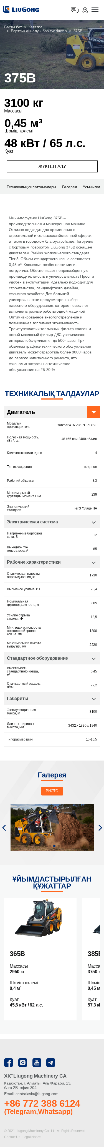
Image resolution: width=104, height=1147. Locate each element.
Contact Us (12, 1137)
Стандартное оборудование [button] (37, 658)
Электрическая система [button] (32, 521)
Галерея (69, 187)
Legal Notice (31, 1137)
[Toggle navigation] (95, 10)
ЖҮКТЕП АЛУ (52, 166)
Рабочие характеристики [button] (34, 562)
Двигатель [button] (21, 412)
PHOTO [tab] (52, 791)
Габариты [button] (17, 698)
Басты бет (13, 27)
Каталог (35, 27)
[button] (3, 827)
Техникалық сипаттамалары (31, 187)
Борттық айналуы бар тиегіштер (39, 31)
